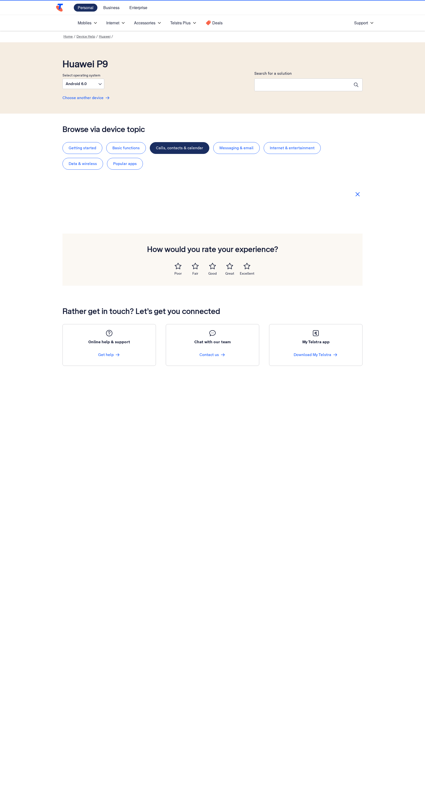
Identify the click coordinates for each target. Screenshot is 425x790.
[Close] (358, 194)
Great (229, 273)
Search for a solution (273, 73)
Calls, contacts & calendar (179, 147)
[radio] (178, 266)
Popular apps (125, 163)
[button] (83, 84)
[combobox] (302, 85)
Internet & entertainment (292, 147)
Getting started (82, 147)
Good (212, 273)
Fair (195, 273)
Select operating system (81, 75)
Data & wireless (83, 163)
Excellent (247, 273)
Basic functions (126, 147)
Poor (178, 273)
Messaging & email (236, 147)
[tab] (82, 148)
